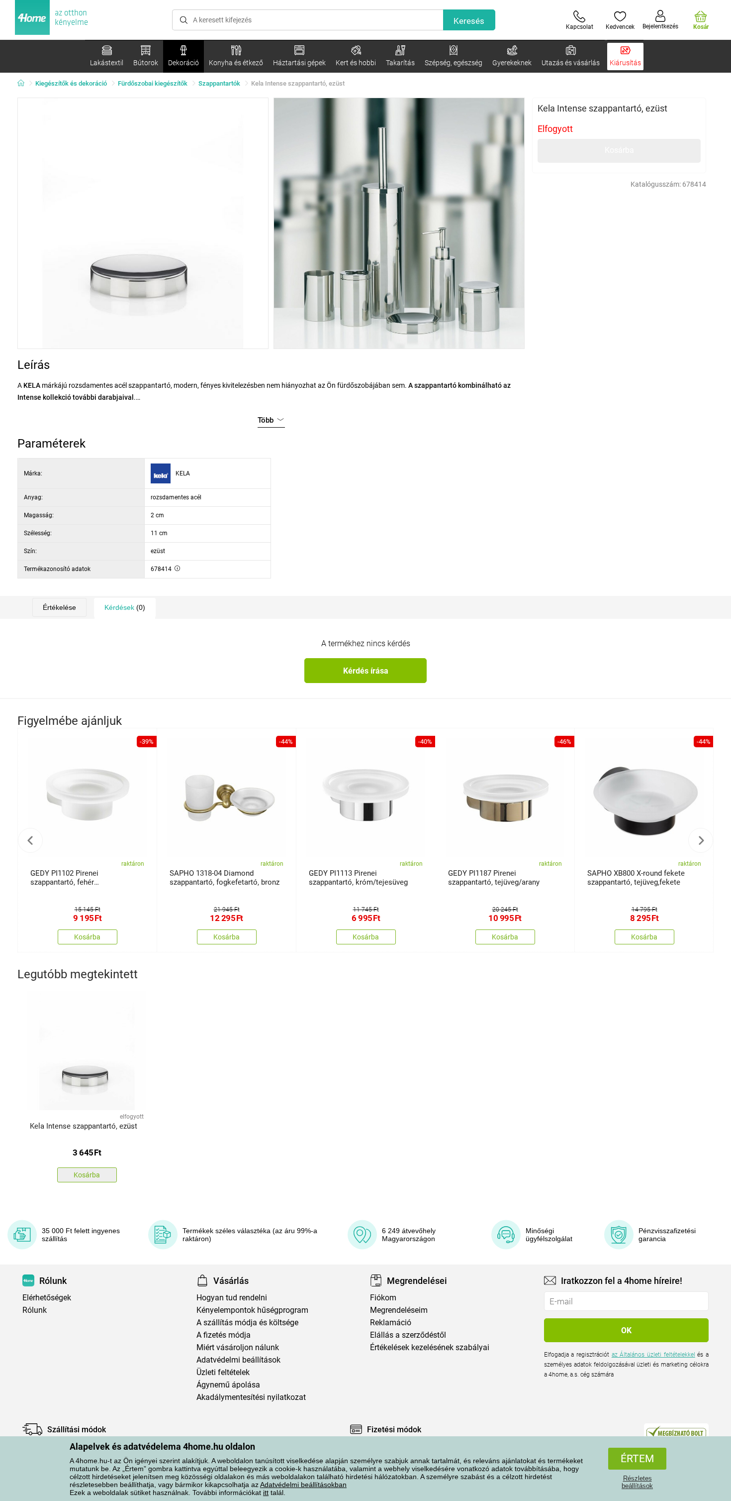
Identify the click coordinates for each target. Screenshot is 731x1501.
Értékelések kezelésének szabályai (429, 1347)
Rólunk (34, 1310)
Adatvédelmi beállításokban (303, 1485)
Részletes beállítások (637, 1482)
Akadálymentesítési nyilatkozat (251, 1397)
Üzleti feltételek (223, 1372)
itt (266, 1493)
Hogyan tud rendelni (231, 1297)
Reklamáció (390, 1322)
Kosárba (619, 150)
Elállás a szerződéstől (408, 1335)
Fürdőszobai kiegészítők (152, 83)
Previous (30, 840)
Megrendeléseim (399, 1310)
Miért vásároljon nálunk (237, 1347)
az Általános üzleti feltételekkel (653, 1354)
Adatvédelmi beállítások (238, 1360)
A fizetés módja (223, 1335)
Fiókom (383, 1297)
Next (700, 840)
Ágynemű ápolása (228, 1384)
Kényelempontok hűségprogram (252, 1310)
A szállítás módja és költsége (247, 1322)
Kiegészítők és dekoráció (71, 83)
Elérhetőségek (46, 1297)
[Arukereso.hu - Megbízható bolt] (676, 1431)
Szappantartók (219, 83)
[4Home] (24, 83)
